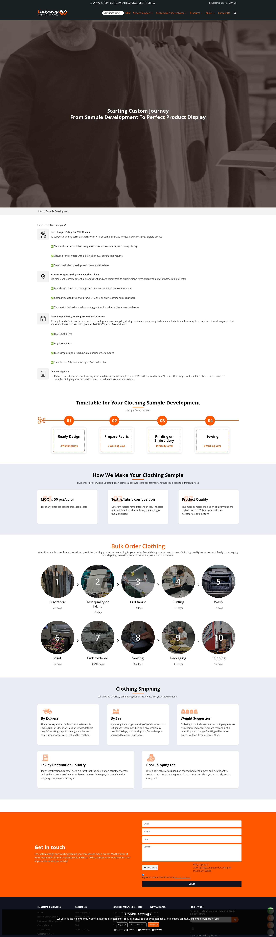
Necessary (120, 930)
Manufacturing (112, 13)
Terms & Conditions (182, 877)
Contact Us (224, 13)
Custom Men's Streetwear (170, 13)
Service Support (142, 13)
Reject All (122, 924)
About (209, 13)
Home (41, 211)
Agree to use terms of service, (166, 877)
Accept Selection (138, 924)
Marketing (158, 930)
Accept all (154, 924)
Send (192, 883)
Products (195, 13)
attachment (151, 867)
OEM (127, 13)
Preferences (145, 930)
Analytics (133, 930)
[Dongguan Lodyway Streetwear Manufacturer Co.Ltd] (52, 13)
